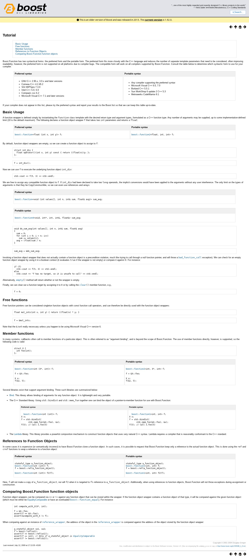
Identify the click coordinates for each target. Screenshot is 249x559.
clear (82, 285)
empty (19, 280)
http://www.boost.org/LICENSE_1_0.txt (231, 546)
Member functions (24, 49)
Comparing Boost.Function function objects (36, 54)
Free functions (22, 46)
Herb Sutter (200, 7)
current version (153, 19)
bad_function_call (190, 257)
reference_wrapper (53, 522)
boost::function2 (140, 134)
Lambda (18, 434)
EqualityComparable (37, 499)
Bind (11, 395)
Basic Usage (21, 44)
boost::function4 (24, 218)
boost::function (24, 134)
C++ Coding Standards (236, 7)
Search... (238, 12)
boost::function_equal (84, 499)
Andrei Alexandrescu (217, 7)
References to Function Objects (31, 51)
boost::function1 (141, 414)
